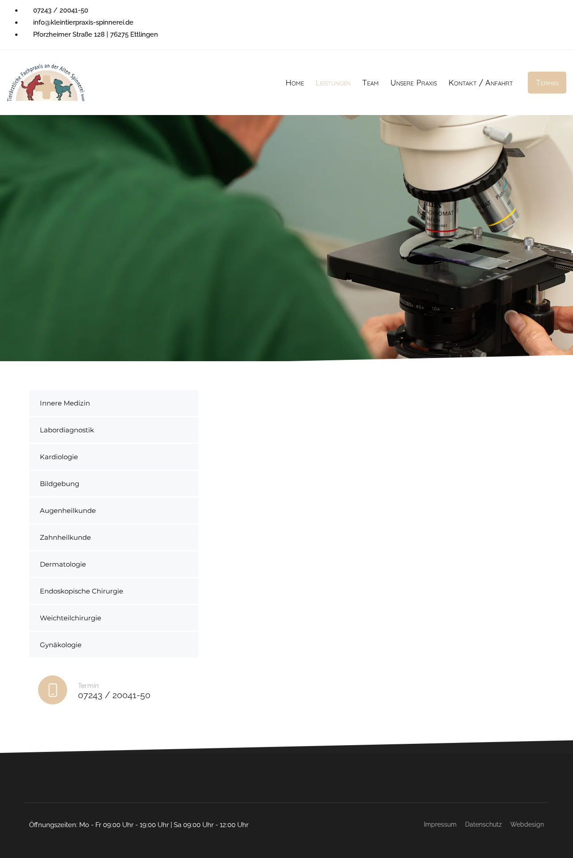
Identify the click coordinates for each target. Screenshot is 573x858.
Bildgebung (59, 483)
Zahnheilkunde (65, 537)
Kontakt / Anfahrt (481, 82)
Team (370, 82)
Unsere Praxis (413, 82)
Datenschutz (483, 824)
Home (295, 82)
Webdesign (527, 824)
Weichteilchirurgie (70, 618)
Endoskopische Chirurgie (81, 591)
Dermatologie (63, 564)
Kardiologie (59, 456)
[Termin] (113, 692)
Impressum (440, 824)
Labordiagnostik (67, 430)
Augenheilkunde (68, 510)
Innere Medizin (65, 403)
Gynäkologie (60, 644)
